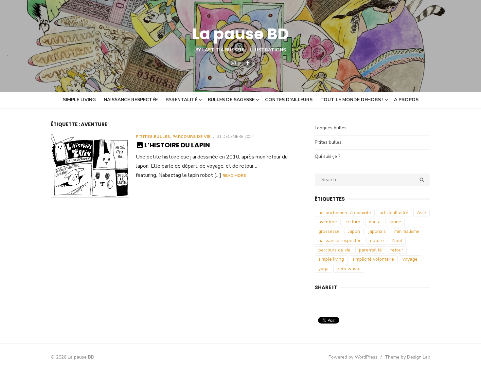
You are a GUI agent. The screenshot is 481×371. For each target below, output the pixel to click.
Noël (397, 240)
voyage (410, 259)
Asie (421, 213)
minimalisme (406, 231)
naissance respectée (340, 240)
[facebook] (248, 63)
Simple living (79, 100)
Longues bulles (331, 128)
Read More (234, 175)
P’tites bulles (328, 142)
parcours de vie (334, 250)
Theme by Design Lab (407, 357)
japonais (377, 231)
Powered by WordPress (353, 357)
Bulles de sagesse (231, 100)
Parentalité (181, 100)
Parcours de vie (191, 136)
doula (375, 222)
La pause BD (240, 34)
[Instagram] (233, 63)
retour (396, 250)
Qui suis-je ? (327, 156)
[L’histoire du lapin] (90, 166)
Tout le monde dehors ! (351, 100)
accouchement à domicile (344, 213)
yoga (323, 269)
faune (395, 222)
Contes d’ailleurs (288, 100)
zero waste (349, 269)
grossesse (329, 231)
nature (377, 240)
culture (353, 222)
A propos (406, 100)
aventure (327, 222)
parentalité (370, 250)
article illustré (394, 213)
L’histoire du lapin (177, 145)
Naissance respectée (131, 100)
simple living (331, 259)
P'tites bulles (153, 136)
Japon (354, 231)
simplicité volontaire (373, 259)
